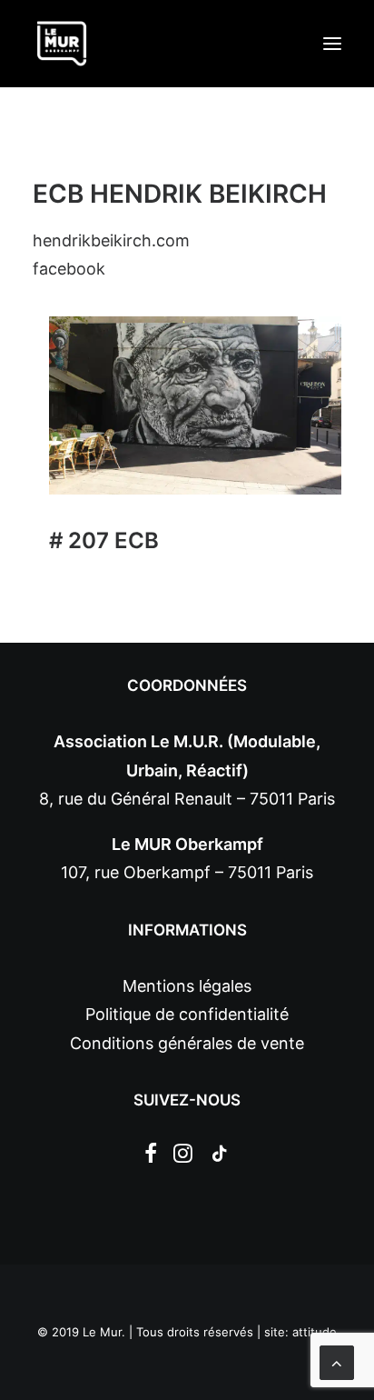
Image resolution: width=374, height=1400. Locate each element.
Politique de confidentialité (187, 1014)
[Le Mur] (62, 43)
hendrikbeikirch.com (111, 240)
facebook (69, 268)
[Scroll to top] (337, 1361)
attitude (314, 1332)
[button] (332, 43)
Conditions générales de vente (187, 1043)
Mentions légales (187, 985)
